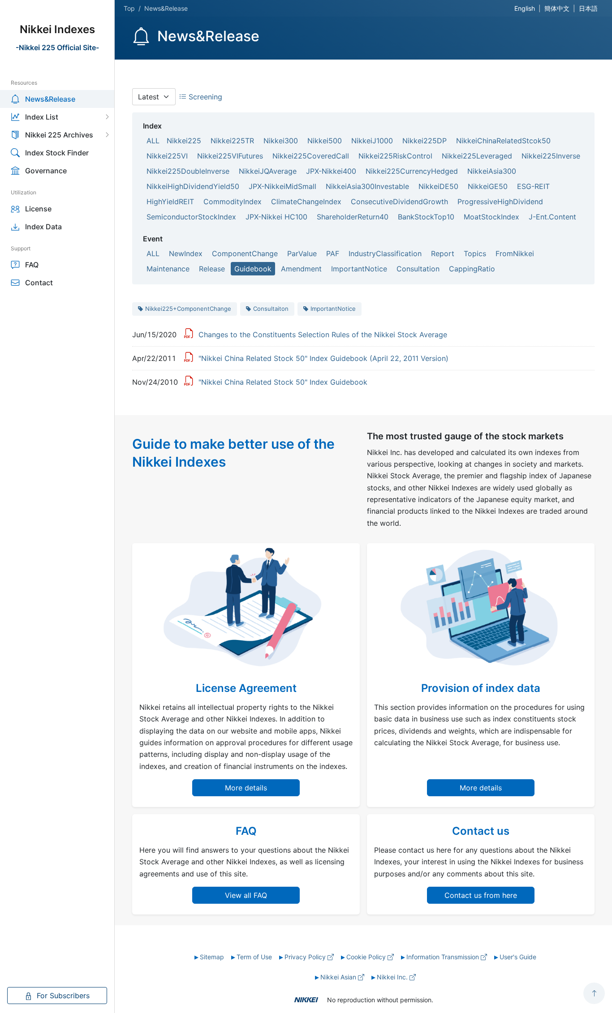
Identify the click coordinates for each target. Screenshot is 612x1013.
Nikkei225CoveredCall (310, 155)
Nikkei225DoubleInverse (188, 171)
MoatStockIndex (491, 216)
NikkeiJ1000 (372, 140)
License (38, 208)
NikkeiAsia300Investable (367, 186)
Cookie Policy (367, 957)
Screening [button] (204, 96)
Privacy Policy (306, 957)
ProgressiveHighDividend (500, 201)
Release (212, 268)
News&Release (50, 98)
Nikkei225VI (167, 155)
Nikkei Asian (339, 977)
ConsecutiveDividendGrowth (399, 201)
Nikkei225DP (424, 140)
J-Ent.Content (552, 216)
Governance (46, 170)
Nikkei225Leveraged (477, 155)
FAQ (32, 264)
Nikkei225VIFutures (230, 155)
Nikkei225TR (232, 140)
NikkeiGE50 (488, 186)
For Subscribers (62, 995)
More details (246, 787)
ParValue (302, 253)
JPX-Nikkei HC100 (276, 216)
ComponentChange (245, 253)
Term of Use (254, 957)
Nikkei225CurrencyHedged (412, 171)
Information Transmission (443, 957)
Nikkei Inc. (393, 977)
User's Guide (518, 957)
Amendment (301, 268)
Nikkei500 (324, 140)
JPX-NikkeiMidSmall (282, 186)
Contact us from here (480, 895)
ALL (153, 140)
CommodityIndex (232, 201)
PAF (332, 253)
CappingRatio (472, 268)
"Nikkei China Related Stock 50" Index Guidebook (282, 382)
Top (129, 8)
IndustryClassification (385, 253)
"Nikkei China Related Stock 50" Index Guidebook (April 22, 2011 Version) (323, 358)
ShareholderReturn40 (352, 216)
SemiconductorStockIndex (191, 216)
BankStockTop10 (426, 216)
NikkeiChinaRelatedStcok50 (503, 140)
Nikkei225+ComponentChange (188, 308)
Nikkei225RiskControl (395, 155)
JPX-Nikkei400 (331, 171)
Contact (39, 282)
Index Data (43, 226)
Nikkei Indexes (57, 29)
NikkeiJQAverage (268, 171)
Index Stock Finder (57, 152)
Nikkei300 (280, 140)
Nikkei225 (184, 140)
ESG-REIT (533, 186)
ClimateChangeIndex (306, 201)
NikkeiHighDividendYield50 (193, 186)
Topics (475, 253)
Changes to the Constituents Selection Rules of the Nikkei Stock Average (322, 334)
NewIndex (186, 253)
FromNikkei (515, 253)
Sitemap (212, 957)
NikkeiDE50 (438, 186)
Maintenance (168, 268)
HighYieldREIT (170, 201)
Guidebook (253, 268)
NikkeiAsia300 (491, 171)
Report (442, 253)
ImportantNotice (359, 268)
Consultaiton (271, 308)
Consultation (418, 268)
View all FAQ (246, 895)
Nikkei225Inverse (550, 155)
